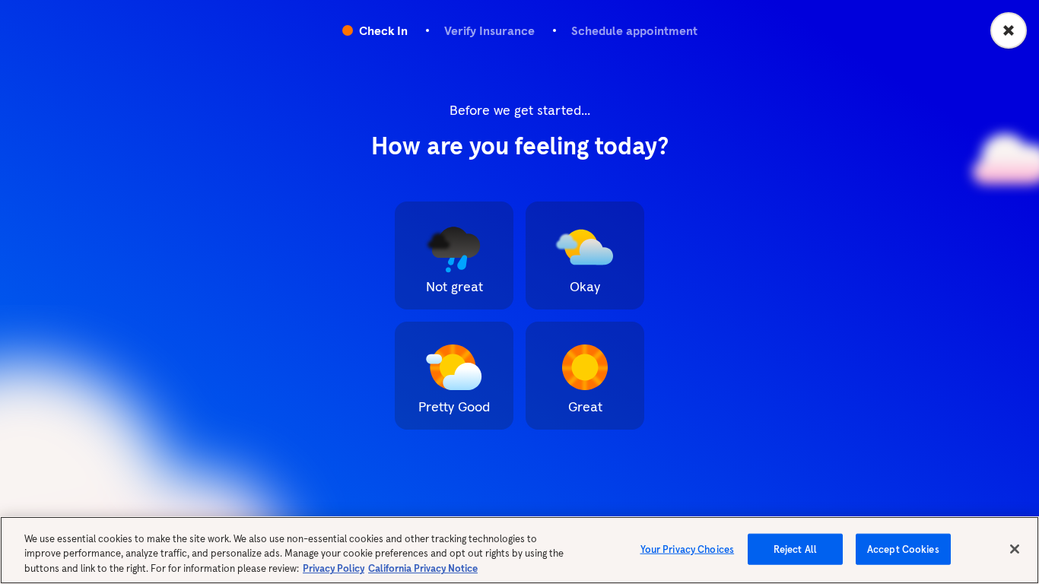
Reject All (795, 548)
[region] (519, 550)
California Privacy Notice (423, 568)
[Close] (1014, 549)
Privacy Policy (333, 568)
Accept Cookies (903, 548)
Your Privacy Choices (687, 548)
